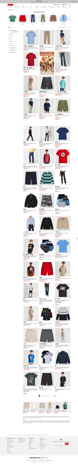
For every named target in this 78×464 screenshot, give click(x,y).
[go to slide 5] (40, 2)
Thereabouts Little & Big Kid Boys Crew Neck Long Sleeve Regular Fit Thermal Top (62, 324)
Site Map (41, 448)
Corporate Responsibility (43, 444)
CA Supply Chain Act (41, 460)
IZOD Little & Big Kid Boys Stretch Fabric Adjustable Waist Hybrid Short (29, 346)
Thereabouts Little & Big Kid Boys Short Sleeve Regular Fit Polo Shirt (46, 116)
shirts (51, 416)
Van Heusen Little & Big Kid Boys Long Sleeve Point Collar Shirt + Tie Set (30, 234)
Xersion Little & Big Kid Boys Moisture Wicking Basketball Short (46, 211)
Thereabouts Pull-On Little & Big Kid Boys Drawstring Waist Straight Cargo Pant (29, 93)
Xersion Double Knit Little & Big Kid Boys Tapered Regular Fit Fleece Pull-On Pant (62, 346)
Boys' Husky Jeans (24, 434)
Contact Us (8, 443)
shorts (65, 421)
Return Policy (9, 444)
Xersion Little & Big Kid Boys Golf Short (45, 388)
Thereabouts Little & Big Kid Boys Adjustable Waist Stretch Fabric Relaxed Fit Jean (62, 69)
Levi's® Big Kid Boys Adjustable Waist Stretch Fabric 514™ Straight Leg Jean (62, 188)
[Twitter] (30, 458)
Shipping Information (10, 445)
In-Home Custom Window (32, 448)
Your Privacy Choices (34, 460)
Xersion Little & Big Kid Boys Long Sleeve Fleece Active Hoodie (62, 279)
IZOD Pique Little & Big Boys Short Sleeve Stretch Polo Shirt (29, 69)
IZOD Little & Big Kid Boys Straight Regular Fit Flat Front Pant (46, 48)
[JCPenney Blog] (39, 458)
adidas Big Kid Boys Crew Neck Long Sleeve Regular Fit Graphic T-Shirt (62, 389)
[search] (53, 5)
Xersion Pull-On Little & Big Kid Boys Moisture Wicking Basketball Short (46, 279)
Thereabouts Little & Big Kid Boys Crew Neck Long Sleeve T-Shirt (46, 166)
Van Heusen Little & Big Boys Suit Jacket (29, 210)
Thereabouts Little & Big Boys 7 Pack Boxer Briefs (62, 211)
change (18, 31)
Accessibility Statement (48, 460)
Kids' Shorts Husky (34, 434)
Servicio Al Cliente (9, 452)
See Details (61, 446)
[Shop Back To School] (47, 63)
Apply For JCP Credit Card (22, 440)
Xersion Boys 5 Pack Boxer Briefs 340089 (45, 323)
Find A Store (30, 439)
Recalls (8, 448)
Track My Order (9, 439)
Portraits (30, 444)
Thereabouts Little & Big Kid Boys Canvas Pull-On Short (62, 116)
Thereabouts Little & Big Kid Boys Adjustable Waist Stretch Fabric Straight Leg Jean (62, 48)
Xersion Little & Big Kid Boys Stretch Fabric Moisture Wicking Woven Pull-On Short (46, 346)
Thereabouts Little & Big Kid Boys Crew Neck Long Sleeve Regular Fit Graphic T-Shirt (62, 93)
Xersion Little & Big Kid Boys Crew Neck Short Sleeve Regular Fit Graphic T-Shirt (62, 166)
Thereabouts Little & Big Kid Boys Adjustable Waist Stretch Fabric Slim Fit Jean (46, 144)
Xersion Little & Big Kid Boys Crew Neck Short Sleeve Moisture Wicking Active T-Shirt (62, 256)
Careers (41, 440)
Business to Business (43, 439)
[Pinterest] (35, 458)
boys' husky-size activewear (34, 420)
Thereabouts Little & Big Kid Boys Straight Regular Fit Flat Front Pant (29, 116)
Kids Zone (30, 447)
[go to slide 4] (39, 2)
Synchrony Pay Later (10, 447)
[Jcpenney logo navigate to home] (10, 5)
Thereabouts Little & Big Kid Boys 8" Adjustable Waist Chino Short (30, 300)
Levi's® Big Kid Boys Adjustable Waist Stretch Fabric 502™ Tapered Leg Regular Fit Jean (46, 300)
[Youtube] (37, 458)
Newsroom (41, 443)
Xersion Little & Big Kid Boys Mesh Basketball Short (46, 93)
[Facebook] (34, 458)
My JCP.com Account (10, 440)
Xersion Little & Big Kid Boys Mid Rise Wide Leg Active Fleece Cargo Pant (30, 324)
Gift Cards (8, 449)
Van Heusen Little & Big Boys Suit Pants (29, 143)
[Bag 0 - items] (69, 5)
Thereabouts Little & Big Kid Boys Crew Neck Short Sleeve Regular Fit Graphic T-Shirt (30, 256)
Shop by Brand (42, 447)
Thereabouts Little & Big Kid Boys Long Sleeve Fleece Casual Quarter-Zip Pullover (62, 367)
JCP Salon (30, 443)
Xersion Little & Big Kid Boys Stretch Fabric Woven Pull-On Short (61, 234)
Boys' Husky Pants (29, 434)
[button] (47, 63)
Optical (30, 445)
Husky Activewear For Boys (45, 434)
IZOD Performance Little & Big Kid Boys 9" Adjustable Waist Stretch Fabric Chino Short (30, 188)
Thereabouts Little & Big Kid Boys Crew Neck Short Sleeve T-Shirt (62, 144)
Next (54, 395)
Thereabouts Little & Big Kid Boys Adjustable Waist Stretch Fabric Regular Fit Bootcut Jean (30, 166)
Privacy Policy (28, 460)
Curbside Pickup (31, 440)
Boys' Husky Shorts (39, 434)
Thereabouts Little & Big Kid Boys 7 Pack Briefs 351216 (46, 256)
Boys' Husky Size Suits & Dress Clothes (17, 434)
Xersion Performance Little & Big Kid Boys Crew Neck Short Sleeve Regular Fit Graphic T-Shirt (30, 367)
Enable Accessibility (74, 1)
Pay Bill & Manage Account (22, 439)
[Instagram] (32, 458)
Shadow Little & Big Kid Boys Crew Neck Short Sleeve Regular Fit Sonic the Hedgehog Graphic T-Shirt (30, 389)
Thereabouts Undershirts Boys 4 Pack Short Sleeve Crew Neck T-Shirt (46, 367)
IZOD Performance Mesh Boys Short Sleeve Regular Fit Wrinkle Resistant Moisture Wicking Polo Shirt (30, 48)
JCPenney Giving (42, 445)
